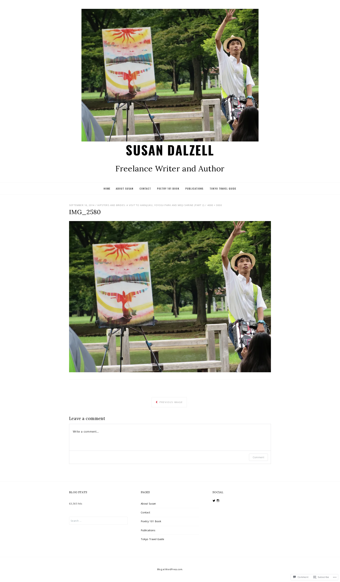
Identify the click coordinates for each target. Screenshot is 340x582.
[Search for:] (98, 520)
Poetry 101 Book (168, 188)
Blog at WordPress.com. (170, 569)
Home (107, 188)
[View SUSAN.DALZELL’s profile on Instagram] (218, 500)
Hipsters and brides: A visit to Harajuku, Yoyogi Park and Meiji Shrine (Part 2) (150, 205)
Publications (194, 188)
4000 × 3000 (214, 205)
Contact (145, 188)
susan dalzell (170, 149)
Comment (258, 457)
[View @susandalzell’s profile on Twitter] (213, 500)
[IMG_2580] (170, 296)
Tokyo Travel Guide (223, 188)
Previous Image (171, 402)
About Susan (124, 188)
